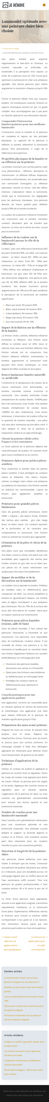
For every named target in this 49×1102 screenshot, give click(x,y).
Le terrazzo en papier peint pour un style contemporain (36, 943)
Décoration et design (11, 49)
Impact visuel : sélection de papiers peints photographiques (12, 943)
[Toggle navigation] (44, 5)
